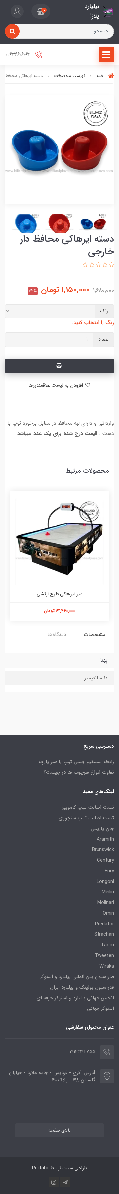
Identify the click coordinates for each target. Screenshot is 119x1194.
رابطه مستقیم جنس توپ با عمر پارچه (76, 762)
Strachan (104, 934)
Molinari (105, 903)
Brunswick (103, 850)
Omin (108, 913)
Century (105, 860)
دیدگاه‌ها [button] (56, 634)
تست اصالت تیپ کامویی (87, 807)
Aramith (105, 839)
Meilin (108, 892)
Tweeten (104, 956)
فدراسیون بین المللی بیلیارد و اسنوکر (77, 977)
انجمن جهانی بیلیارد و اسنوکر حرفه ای (75, 998)
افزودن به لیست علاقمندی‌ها (56, 385)
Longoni (105, 881)
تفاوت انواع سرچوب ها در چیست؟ (78, 772)
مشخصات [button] (94, 634)
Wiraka (106, 966)
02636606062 (18, 54)
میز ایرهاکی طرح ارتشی (59, 593)
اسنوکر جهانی (100, 1008)
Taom (107, 945)
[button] (40, 11)
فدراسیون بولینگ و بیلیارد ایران (82, 987)
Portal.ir (40, 1168)
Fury (109, 871)
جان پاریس (102, 829)
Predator (104, 924)
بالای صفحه (59, 1130)
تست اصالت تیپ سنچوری (86, 818)
